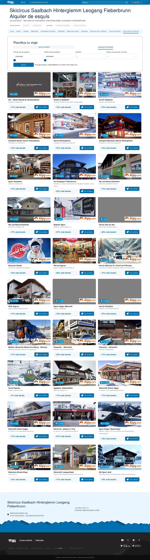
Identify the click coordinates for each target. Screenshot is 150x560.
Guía (12, 31)
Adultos (78, 52)
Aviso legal (11, 548)
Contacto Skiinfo (25, 540)
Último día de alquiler (52, 52)
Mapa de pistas (73, 31)
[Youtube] (122, 540)
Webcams (34, 31)
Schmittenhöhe (80, 25)
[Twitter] (128, 540)
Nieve (23, 2)
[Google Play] (125, 545)
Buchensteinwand (63, 25)
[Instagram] (133, 540)
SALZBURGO (16, 20)
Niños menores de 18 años (117, 52)
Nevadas (84, 31)
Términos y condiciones (37, 548)
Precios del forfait (98, 31)
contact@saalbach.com (87, 510)
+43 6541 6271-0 (82, 508)
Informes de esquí (48, 31)
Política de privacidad (22, 548)
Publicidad (39, 540)
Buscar (23, 65)
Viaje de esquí (115, 31)
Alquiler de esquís (131, 31)
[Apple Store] (136, 545)
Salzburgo (37, 25)
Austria (26, 25)
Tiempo (26, 31)
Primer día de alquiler (21, 52)
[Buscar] (126, 2)
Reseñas (61, 31)
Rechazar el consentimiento (77, 548)
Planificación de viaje (39, 2)
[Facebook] (139, 540)
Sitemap (48, 548)
